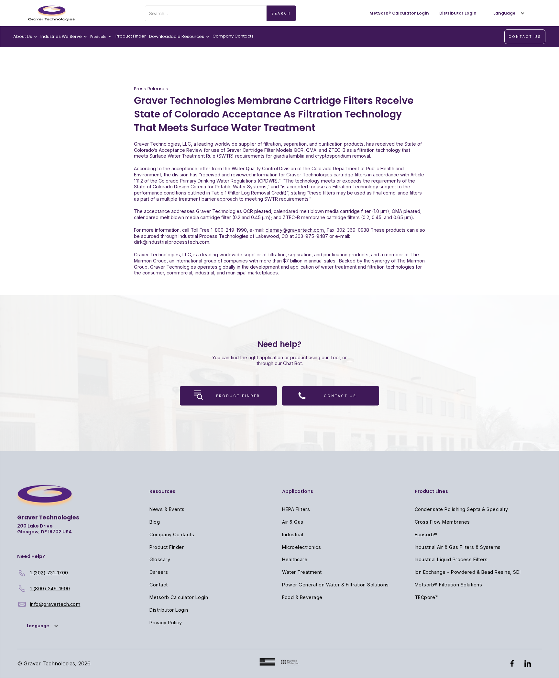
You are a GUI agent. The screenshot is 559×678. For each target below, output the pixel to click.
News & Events (167, 509)
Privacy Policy (165, 622)
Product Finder (130, 36)
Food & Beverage (302, 597)
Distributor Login (168, 610)
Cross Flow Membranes (442, 522)
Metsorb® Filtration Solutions (448, 584)
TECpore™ (426, 597)
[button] (508, 13)
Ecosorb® (426, 534)
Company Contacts (233, 36)
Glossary (159, 559)
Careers (158, 572)
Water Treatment (302, 572)
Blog (154, 522)
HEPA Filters (296, 509)
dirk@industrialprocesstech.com (171, 242)
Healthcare (294, 559)
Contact (158, 584)
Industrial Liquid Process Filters (451, 559)
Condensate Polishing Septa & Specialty (461, 509)
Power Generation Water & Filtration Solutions (335, 584)
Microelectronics (301, 547)
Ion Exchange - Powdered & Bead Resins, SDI (468, 572)
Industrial (292, 534)
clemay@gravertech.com (295, 230)
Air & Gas (292, 522)
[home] (51, 13)
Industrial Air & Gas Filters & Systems (458, 547)
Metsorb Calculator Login (178, 597)
